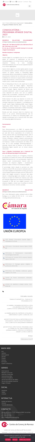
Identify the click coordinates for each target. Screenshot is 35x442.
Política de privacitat (20, 432)
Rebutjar (15, 439)
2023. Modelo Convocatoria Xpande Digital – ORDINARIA (18, 240)
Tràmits (4, 358)
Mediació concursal (7, 372)
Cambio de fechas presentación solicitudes (18, 277)
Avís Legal (11, 432)
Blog (30, 1)
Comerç (4, 360)
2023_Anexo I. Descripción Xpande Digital (16, 246)
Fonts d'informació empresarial (14, 23)
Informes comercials (7, 374)
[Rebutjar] (33, 438)
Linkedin (6, 1)
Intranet (4, 403)
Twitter (13, 1)
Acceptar (8, 439)
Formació (4, 361)
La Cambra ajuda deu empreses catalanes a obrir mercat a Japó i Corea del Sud (19, 313)
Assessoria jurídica (7, 376)
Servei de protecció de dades (10, 379)
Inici (3, 23)
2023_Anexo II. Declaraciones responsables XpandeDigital (18, 254)
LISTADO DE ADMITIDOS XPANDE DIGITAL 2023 (18, 284)
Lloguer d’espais (6, 383)
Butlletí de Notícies (7, 401)
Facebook (19, 1)
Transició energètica (7, 378)
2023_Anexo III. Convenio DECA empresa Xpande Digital (18, 258)
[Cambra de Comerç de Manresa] (11, 6)
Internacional (5, 355)
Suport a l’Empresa (7, 363)
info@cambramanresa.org (11, 417)
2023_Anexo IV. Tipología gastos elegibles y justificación (18, 265)
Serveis (4, 356)
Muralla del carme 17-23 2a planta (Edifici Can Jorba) (16, 412)
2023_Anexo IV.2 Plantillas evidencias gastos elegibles (18, 271)
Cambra (4, 353)
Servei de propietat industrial (10, 381)
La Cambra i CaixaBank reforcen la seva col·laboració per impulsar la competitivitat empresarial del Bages (20, 307)
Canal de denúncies (7, 405)
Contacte (25, 1)
